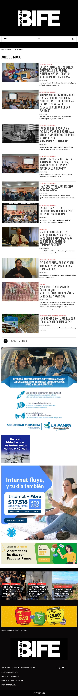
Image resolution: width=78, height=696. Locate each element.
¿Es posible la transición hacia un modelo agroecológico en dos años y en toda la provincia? (56, 291)
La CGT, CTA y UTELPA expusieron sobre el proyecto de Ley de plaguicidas (57, 211)
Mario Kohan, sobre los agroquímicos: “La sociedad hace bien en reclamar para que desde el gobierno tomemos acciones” (55, 238)
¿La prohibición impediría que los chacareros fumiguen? (57, 320)
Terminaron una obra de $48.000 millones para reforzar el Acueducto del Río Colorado (12, 590)
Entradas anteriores (19, 341)
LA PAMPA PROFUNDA (8, 685)
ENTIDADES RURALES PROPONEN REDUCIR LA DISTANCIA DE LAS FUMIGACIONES (56, 265)
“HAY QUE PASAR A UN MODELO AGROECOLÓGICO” (56, 188)
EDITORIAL (15, 668)
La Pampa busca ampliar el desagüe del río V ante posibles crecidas (39, 591)
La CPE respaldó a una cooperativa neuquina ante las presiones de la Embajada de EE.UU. (64, 590)
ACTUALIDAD (42, 64)
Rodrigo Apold (45, 300)
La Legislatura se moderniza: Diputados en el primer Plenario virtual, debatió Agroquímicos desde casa (56, 72)
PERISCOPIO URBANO (28, 668)
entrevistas (43, 229)
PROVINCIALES (15, 584)
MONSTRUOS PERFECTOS (9, 672)
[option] (13, 585)
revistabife (44, 80)
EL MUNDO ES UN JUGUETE (10, 676)
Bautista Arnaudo (46, 325)
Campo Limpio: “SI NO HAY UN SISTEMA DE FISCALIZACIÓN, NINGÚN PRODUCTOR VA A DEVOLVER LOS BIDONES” (55, 163)
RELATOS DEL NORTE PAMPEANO (57, 315)
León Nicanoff (44, 248)
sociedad (42, 284)
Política (49, 64)
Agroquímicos (51, 92)
